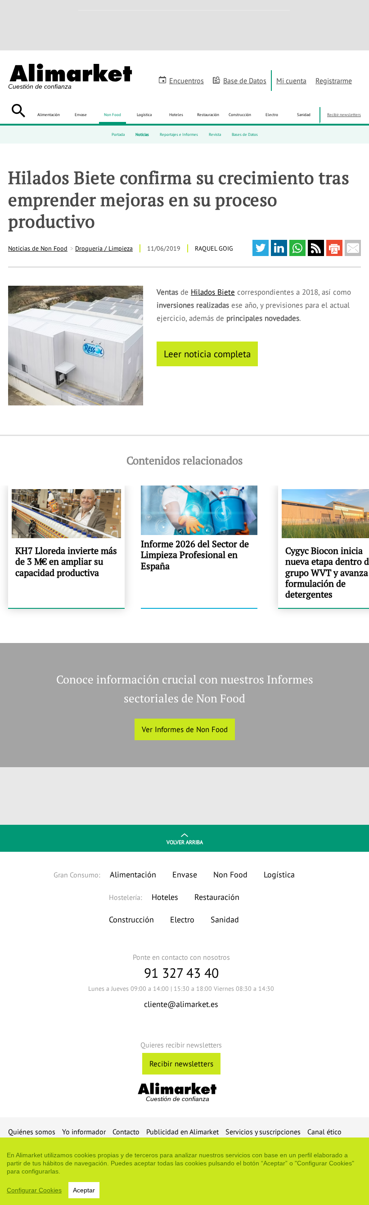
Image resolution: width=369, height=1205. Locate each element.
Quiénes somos (31, 1131)
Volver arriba (184, 842)
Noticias (142, 134)
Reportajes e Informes (179, 134)
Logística (144, 114)
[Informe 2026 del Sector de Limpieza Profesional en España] (199, 547)
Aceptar (84, 1190)
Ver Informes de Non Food (185, 729)
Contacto (126, 1131)
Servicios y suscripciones (263, 1131)
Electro (272, 114)
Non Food (112, 114)
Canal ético (324, 1131)
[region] (184, 1171)
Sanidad (303, 114)
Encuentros (186, 80)
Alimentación (48, 114)
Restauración (208, 114)
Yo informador (84, 1131)
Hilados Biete (213, 292)
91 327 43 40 (181, 972)
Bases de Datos (245, 134)
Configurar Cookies (34, 1190)
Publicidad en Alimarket (182, 1131)
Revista (215, 134)
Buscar (18, 110)
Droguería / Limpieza (104, 248)
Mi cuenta (291, 80)
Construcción (240, 114)
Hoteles (176, 114)
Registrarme (333, 80)
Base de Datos (244, 80)
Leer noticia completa (207, 353)
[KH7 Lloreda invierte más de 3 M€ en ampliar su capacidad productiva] (66, 547)
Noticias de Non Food (38, 248)
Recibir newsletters (344, 114)
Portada (118, 134)
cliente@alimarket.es (181, 1004)
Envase (81, 114)
